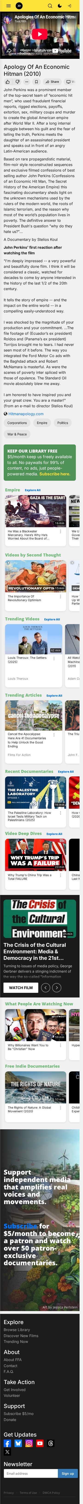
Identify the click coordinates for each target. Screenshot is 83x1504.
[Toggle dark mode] (59, 5)
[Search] (50, 5)
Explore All (33, 490)
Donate (10, 1419)
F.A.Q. (9, 1371)
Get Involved (15, 1389)
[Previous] (45, 987)
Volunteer (12, 1395)
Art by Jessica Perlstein (60, 1307)
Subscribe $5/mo (19, 1413)
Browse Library (17, 1329)
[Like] (7, 81)
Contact (10, 1365)
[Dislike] (17, 81)
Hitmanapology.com (26, 413)
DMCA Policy (51, 1492)
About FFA (13, 1359)
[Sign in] (69, 5)
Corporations (17, 423)
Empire (42, 423)
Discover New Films (21, 1335)
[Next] (56, 987)
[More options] (60, 531)
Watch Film (21, 987)
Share (55, 81)
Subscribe (20, 1225)
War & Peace (17, 434)
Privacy (9, 1492)
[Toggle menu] (8, 6)
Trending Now (16, 1341)
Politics (62, 423)
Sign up (68, 1473)
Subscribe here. (55, 473)
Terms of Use (28, 1492)
